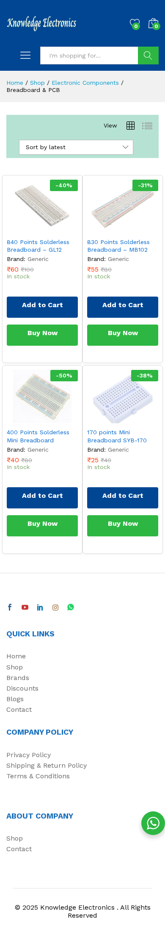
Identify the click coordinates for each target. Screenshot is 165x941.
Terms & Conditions (38, 776)
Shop (14, 667)
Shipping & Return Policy (46, 765)
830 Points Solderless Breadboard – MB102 (118, 246)
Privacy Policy (28, 755)
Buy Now (43, 333)
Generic (38, 258)
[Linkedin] (40, 608)
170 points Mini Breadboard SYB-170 (117, 436)
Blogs (15, 699)
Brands (17, 678)
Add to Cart (42, 305)
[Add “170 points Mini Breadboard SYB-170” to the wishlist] (142, 418)
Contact (19, 709)
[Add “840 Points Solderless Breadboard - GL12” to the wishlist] (62, 228)
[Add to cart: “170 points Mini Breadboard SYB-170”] (103, 418)
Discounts (22, 688)
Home (16, 656)
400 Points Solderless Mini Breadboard (38, 436)
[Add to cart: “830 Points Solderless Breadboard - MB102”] (103, 228)
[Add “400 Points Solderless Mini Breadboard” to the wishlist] (62, 418)
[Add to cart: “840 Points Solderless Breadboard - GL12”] (23, 228)
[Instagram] (55, 608)
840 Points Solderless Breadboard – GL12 (38, 246)
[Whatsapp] (70, 607)
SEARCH (148, 55)
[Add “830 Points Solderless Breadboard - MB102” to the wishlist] (142, 228)
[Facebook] (9, 608)
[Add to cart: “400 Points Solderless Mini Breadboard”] (23, 418)
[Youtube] (25, 608)
